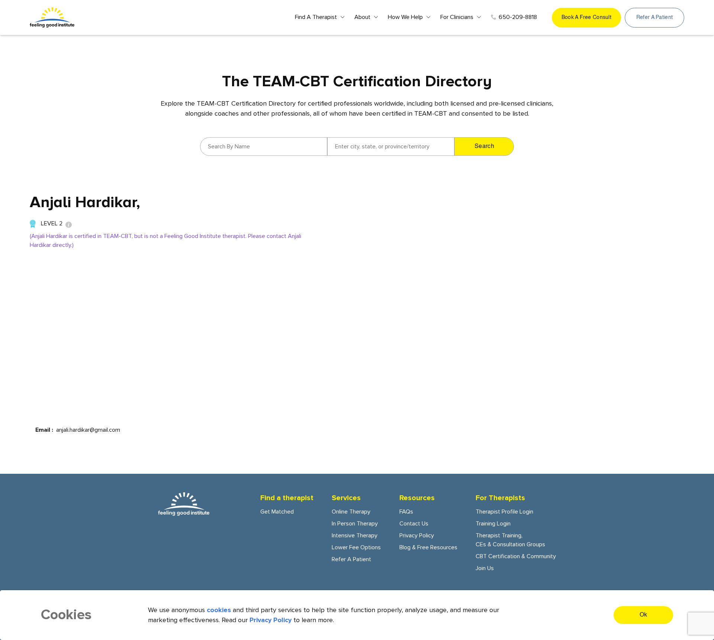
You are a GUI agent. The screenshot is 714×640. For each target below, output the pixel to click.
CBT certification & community (516, 556)
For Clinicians (456, 17)
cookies (219, 610)
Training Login (493, 523)
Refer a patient (654, 17)
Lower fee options (356, 547)
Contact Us (413, 523)
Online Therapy (351, 511)
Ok (643, 615)
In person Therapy (355, 523)
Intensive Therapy (354, 535)
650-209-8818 (518, 17)
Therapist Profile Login (504, 511)
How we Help (405, 17)
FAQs (406, 511)
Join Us (485, 568)
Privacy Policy (416, 535)
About (362, 17)
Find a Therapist (316, 17)
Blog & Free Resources (428, 547)
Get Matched (277, 511)
